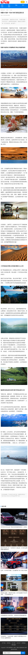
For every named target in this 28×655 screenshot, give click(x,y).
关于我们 (4, 643)
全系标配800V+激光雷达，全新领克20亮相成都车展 (13, 615)
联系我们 (9, 643)
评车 (23, 5)
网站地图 (14, 644)
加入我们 (14, 643)
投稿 (23, 1)
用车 (9, 6)
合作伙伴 (19, 643)
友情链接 (23, 643)
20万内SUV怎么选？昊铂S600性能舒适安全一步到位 (14, 527)
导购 (16, 5)
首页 (2, 5)
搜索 (23, 653)
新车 (9, 5)
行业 (2, 6)
